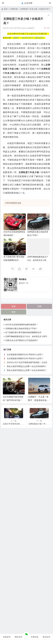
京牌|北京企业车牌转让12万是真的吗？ (21, 340)
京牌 (39, 306)
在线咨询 (6, 637)
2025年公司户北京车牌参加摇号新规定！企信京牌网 (29, 362)
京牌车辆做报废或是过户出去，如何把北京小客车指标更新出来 (37, 260)
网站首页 (18, 637)
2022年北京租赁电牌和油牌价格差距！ (21, 324)
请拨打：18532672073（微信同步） (29, 38)
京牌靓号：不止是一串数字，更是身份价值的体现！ (38, 400)
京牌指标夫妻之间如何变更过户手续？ (21, 328)
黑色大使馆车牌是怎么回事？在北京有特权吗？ (27, 366)
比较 (13, 306)
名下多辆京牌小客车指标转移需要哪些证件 (23, 332)
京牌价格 (14, 9)
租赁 (13, 312)
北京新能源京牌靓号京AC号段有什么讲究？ (25, 354)
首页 (6, 9)
